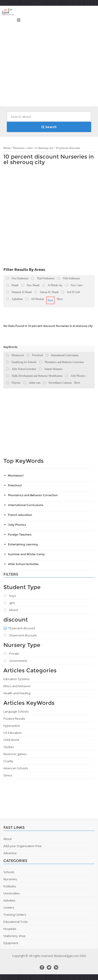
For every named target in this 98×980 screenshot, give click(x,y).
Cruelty (8, 761)
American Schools (15, 768)
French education (20, 515)
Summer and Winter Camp (26, 554)
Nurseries (18, 148)
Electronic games (15, 754)
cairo (30, 148)
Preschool (15, 485)
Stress (7, 775)
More (60, 299)
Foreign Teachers (19, 534)
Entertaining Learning (23, 544)
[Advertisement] (49, 57)
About (7, 839)
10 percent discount (68, 148)
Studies (8, 747)
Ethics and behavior (17, 686)
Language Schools (16, 711)
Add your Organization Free (22, 846)
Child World (11, 740)
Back (50, 300)
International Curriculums (25, 505)
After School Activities (23, 564)
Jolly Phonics (17, 524)
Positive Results (14, 718)
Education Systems (16, 679)
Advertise (10, 853)
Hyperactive (11, 726)
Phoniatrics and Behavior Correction (33, 495)
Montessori (15, 475)
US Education (12, 733)
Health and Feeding (16, 693)
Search (50, 127)
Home (7, 148)
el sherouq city (44, 148)
